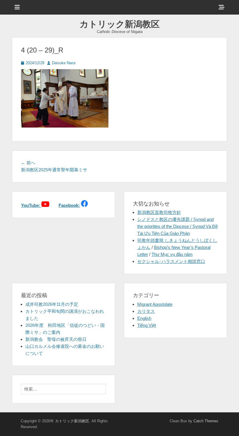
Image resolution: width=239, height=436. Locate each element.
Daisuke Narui (63, 63)
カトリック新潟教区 (120, 24)
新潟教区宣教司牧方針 (159, 212)
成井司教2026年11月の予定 (51, 304)
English (144, 318)
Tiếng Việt (146, 325)
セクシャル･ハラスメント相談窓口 (171, 261)
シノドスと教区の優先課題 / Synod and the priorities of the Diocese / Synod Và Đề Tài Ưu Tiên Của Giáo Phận (177, 226)
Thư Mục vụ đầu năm (172, 254)
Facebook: (69, 205)
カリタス (146, 311)
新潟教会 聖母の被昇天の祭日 (56, 339)
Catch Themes (206, 421)
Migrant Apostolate (155, 304)
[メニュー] (17, 7)
